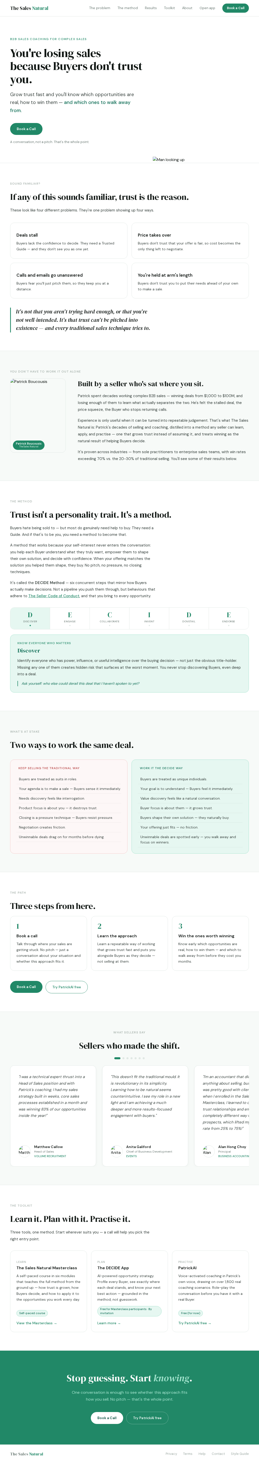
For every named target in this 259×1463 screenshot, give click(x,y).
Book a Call (235, 8)
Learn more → (109, 1323)
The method (127, 8)
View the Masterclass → (36, 1323)
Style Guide (240, 1454)
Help (202, 1454)
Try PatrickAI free (66, 987)
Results (151, 8)
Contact (218, 1454)
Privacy (171, 1454)
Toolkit (169, 8)
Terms (187, 1454)
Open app (207, 8)
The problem (99, 8)
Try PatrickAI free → (194, 1323)
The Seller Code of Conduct (53, 595)
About (187, 8)
